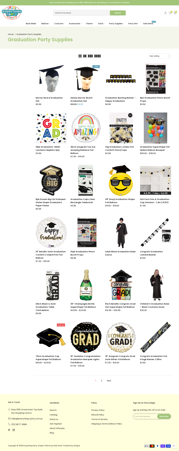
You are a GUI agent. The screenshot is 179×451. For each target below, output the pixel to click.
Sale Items (149, 23)
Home (11, 34)
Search (53, 410)
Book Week (31, 23)
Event (100, 23)
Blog (52, 432)
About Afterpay (57, 428)
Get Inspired (55, 423)
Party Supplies (116, 23)
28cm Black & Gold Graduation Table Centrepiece (46, 307)
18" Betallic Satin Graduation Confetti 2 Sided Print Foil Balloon (51, 254)
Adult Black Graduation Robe (120, 251)
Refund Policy (97, 414)
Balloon (45, 23)
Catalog (53, 414)
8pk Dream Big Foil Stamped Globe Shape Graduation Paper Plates (50, 202)
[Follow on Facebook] (9, 429)
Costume (58, 23)
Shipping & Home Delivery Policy (106, 423)
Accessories (74, 23)
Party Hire (132, 23)
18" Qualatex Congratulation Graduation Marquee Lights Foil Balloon (86, 359)
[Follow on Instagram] (14, 429)
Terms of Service (99, 419)
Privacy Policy (97, 410)
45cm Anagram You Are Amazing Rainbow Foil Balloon (83, 150)
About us (54, 419)
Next (109, 380)
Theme (89, 23)
